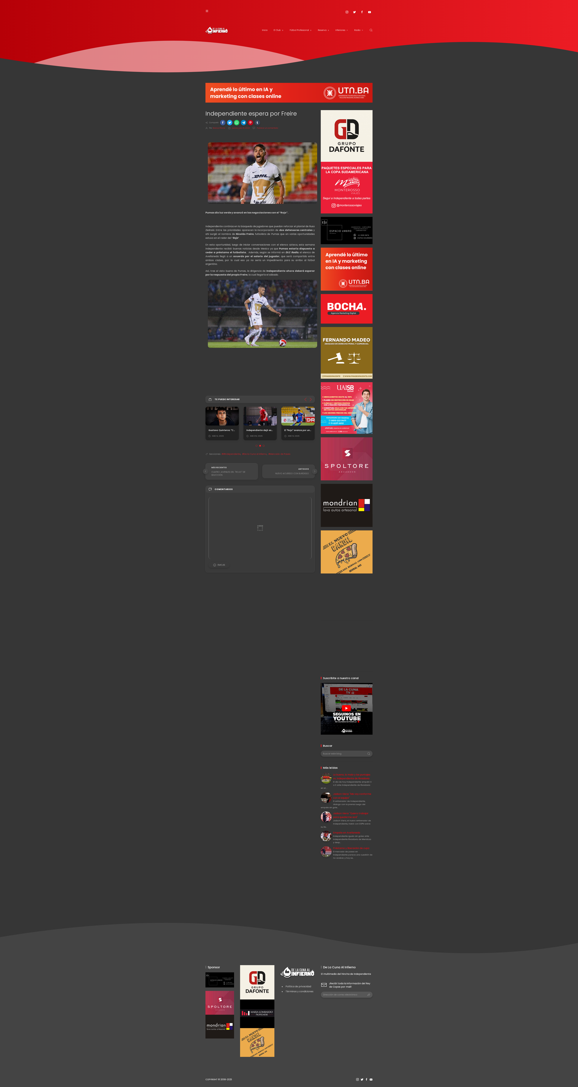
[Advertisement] (346, 594)
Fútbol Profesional (299, 30)
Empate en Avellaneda (346, 832)
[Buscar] (371, 30)
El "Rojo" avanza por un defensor (302, 430)
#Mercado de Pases (279, 454)
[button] (222, 122)
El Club (277, 30)
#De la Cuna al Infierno (254, 454)
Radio (357, 30)
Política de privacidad (298, 986)
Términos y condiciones (299, 991)
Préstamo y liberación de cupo (351, 848)
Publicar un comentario (267, 128)
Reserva (322, 30)
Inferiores (340, 30)
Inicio (265, 30)
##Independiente (231, 454)
